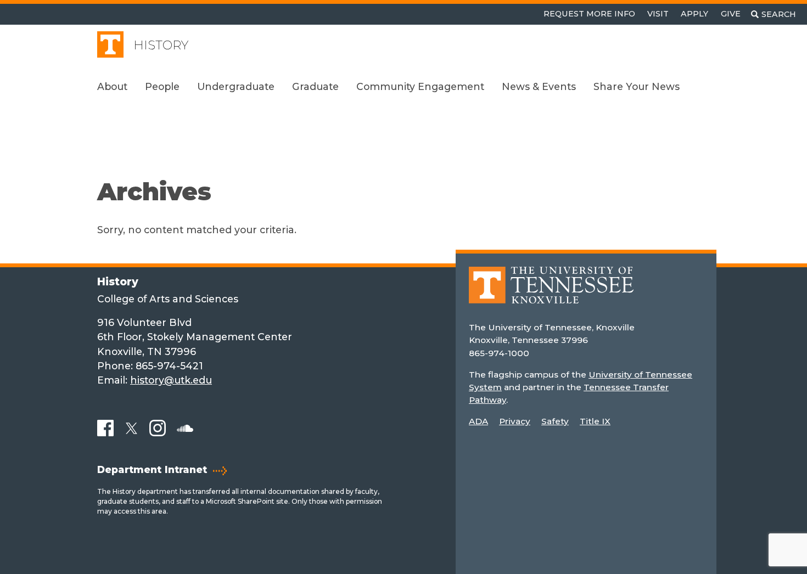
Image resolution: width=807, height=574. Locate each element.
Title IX (595, 421)
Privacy (514, 421)
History (160, 45)
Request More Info (589, 14)
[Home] (551, 293)
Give (731, 14)
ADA (478, 421)
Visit (658, 14)
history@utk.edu (171, 380)
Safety (555, 421)
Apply (694, 14)
